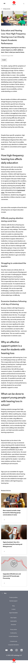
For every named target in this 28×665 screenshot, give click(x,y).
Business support (13, 601)
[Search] (23, 3)
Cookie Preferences (13, 636)
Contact (13, 609)
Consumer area (13, 641)
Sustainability (13, 621)
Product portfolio (13, 597)
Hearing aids (14, 447)
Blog (13, 605)
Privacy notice (13, 629)
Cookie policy (13, 633)
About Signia (13, 617)
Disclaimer (13, 624)
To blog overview (6, 8)
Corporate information (13, 644)
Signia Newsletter (13, 612)
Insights (4, 60)
